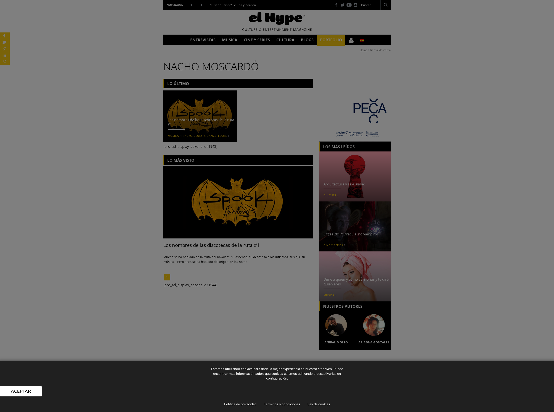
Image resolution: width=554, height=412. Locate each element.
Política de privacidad (240, 404)
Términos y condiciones (282, 404)
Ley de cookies (319, 404)
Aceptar (21, 391)
